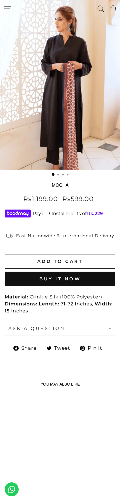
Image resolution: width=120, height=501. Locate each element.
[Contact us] (12, 489)
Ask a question (36, 328)
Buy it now (60, 279)
